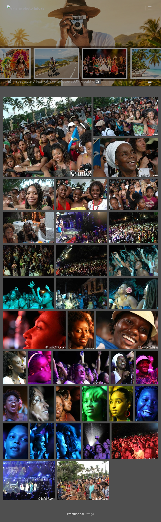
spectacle (24, 81)
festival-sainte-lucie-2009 (57, 81)
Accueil (9, 81)
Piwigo (89, 514)
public (89, 81)
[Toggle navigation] (149, 8)
